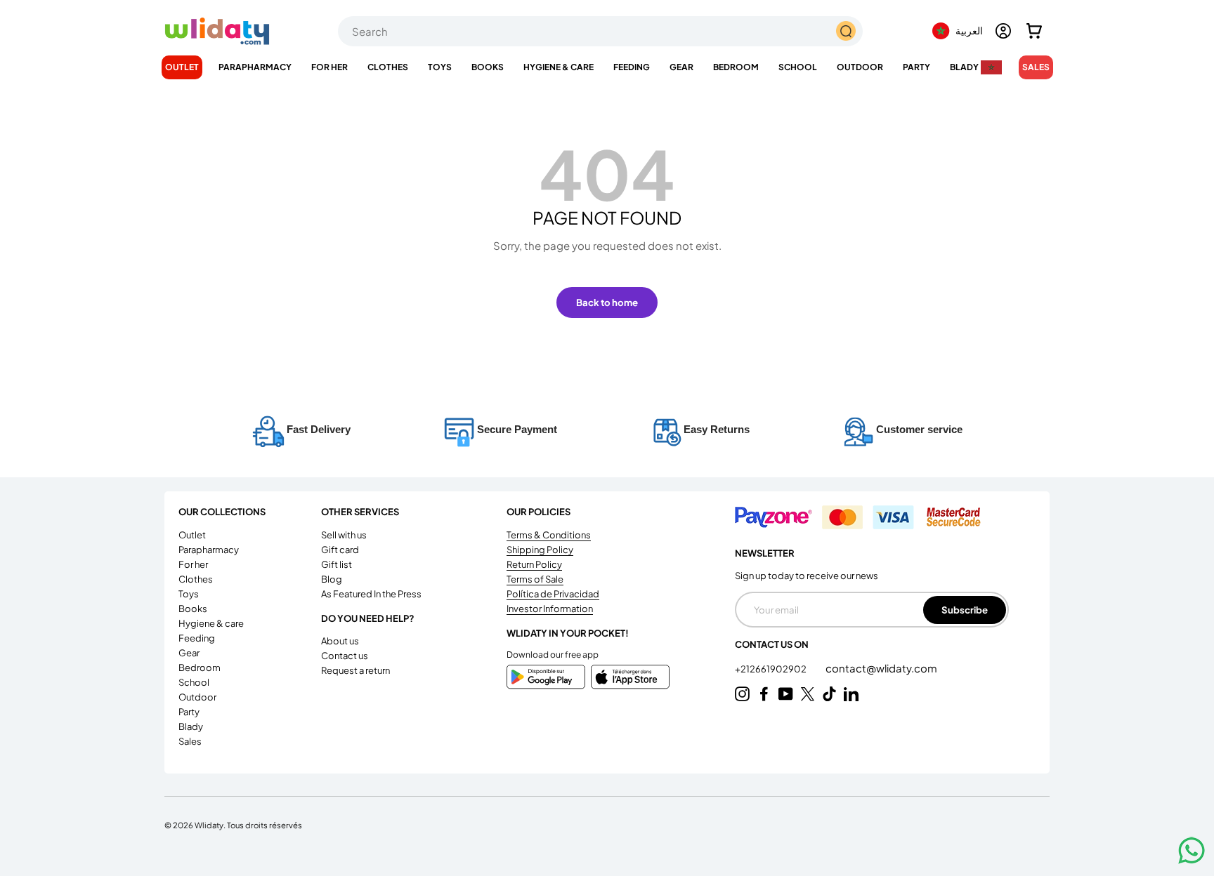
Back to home (607, 302)
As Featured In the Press (371, 593)
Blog (331, 579)
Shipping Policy (540, 549)
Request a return (355, 670)
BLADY (964, 67)
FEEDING (631, 67)
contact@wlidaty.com (881, 668)
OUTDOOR (860, 67)
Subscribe (964, 610)
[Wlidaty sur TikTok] (829, 694)
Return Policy (534, 564)
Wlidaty (209, 825)
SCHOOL (797, 67)
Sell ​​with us (344, 534)
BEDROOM (736, 67)
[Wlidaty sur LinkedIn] (851, 694)
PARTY (916, 67)
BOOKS (487, 67)
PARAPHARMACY (255, 67)
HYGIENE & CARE (558, 67)
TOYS (440, 67)
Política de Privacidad (553, 593)
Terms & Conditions (549, 534)
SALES (1036, 67)
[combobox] (600, 31)
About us (340, 640)
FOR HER (329, 67)
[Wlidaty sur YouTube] (785, 694)
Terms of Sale (535, 579)
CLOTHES (387, 67)
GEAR (681, 67)
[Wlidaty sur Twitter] (807, 694)
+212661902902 (771, 669)
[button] (1034, 30)
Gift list (336, 564)
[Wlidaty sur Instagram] (742, 694)
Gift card (340, 549)
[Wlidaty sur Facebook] (764, 694)
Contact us (344, 655)
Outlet (182, 67)
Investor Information (550, 608)
